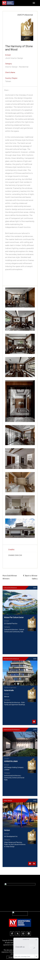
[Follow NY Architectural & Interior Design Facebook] (12, 934)
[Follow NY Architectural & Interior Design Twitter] (18, 934)
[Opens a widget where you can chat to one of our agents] (26, 948)
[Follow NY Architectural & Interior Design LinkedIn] (29, 934)
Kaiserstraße (9, 690)
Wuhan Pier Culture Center (14, 617)
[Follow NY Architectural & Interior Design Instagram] (23, 934)
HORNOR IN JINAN (11, 761)
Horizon (7, 830)
